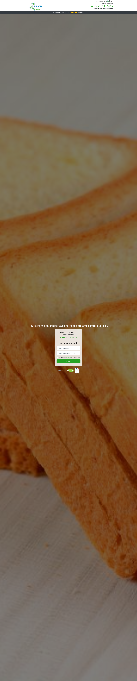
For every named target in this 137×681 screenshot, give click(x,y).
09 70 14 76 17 (103, 6)
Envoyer (68, 361)
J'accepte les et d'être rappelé (69, 357)
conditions (68, 357)
